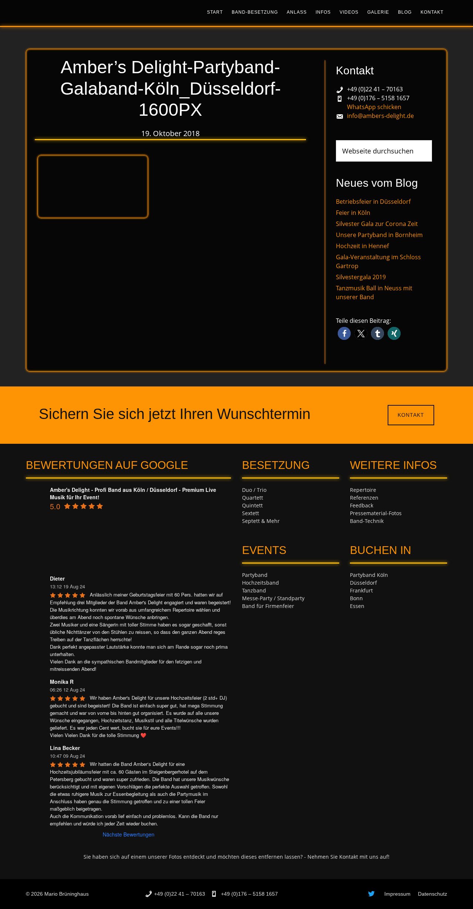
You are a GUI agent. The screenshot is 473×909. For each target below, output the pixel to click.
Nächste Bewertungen (128, 834)
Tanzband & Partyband (92, 13)
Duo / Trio (254, 489)
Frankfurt (361, 590)
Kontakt (411, 415)
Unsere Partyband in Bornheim (379, 235)
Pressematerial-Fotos (376, 513)
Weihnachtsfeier (262, 652)
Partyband (255, 574)
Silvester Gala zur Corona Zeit (377, 224)
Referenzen (364, 497)
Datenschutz (432, 894)
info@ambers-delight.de (380, 116)
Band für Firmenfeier (268, 605)
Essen (357, 605)
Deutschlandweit (371, 621)
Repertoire (363, 489)
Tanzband (254, 590)
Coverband (255, 637)
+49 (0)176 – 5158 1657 (378, 98)
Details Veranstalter (374, 528)
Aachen (359, 613)
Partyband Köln (369, 574)
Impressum (397, 894)
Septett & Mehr (261, 520)
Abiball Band (258, 621)
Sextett (250, 513)
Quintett (252, 505)
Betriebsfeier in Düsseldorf (373, 201)
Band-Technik (367, 520)
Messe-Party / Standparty (273, 598)
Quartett (252, 497)
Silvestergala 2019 (361, 277)
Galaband (254, 629)
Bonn (356, 598)
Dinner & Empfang (265, 613)
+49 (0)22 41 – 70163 (375, 89)
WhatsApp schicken (374, 107)
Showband (255, 644)
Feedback (361, 505)
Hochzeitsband (260, 582)
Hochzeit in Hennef (362, 246)
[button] (344, 333)
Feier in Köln (353, 213)
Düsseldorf (363, 582)
